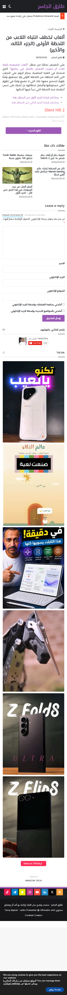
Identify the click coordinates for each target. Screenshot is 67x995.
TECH (39, 880)
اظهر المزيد (34, 130)
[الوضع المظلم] (9, 7)
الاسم (62, 263)
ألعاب (50, 29)
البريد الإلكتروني (57, 277)
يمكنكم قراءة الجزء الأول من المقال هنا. (35, 97)
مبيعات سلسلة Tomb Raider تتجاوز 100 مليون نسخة (17, 156)
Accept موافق (55, 989)
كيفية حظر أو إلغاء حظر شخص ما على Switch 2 (52, 156)
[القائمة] (4, 7)
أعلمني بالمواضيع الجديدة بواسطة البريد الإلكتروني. (36, 311)
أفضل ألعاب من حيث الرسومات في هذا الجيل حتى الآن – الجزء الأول (17, 190)
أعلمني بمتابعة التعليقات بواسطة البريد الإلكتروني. (37, 304)
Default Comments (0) (12, 215)
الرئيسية (59, 29)
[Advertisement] (33, 960)
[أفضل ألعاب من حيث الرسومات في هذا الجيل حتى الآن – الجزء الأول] (17, 175)
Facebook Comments (35, 215)
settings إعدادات (12, 983)
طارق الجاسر (56, 57)
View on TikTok (31, 863)
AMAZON (30, 880)
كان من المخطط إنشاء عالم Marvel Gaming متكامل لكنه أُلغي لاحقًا (50, 171)
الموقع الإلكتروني (56, 290)
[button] (33, 401)
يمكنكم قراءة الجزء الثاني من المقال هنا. (35, 102)
